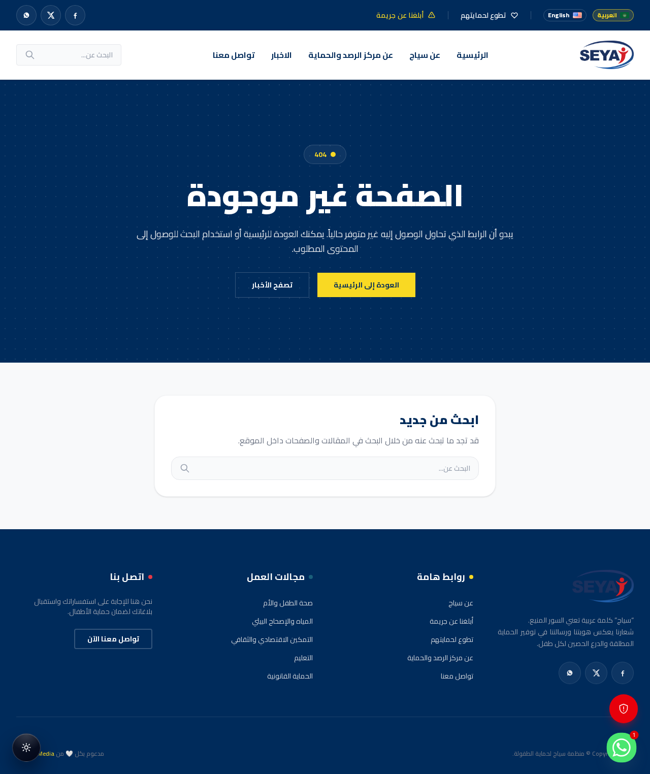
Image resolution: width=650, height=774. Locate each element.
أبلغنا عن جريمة (451, 621)
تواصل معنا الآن (113, 639)
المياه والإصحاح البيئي (282, 621)
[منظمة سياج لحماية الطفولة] (607, 55)
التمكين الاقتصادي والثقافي (272, 639)
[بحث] (30, 55)
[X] (51, 15)
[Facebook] (75, 15)
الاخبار (281, 54)
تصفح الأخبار (272, 285)
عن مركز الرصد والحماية (350, 54)
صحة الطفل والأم (288, 603)
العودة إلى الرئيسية (366, 285)
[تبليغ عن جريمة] (623, 708)
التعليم (303, 658)
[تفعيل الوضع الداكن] (26, 747)
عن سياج (424, 54)
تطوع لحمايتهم (452, 639)
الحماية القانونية (290, 676)
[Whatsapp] (26, 15)
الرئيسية (473, 54)
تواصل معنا (234, 54)
